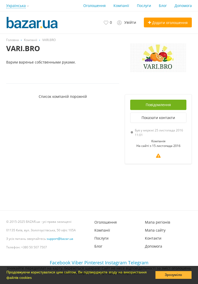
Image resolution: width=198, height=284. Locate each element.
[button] (33, 278)
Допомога (183, 5)
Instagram (116, 262)
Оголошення (94, 5)
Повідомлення (158, 104)
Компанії (121, 5)
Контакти (153, 238)
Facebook (60, 262)
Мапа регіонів (157, 222)
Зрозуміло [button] (173, 275)
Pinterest (94, 262)
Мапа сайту (155, 230)
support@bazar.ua (60, 238)
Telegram (138, 262)
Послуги (144, 5)
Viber (77, 262)
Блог (163, 5)
